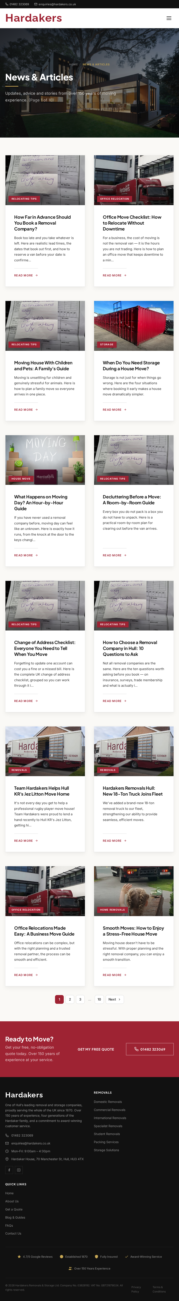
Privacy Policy (136, 1289)
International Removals (110, 1118)
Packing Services (106, 1142)
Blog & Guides (15, 1217)
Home (73, 64)
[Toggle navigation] (169, 18)
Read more (23, 275)
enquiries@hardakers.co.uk (57, 4)
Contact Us (13, 1233)
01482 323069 (19, 4)
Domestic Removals (108, 1102)
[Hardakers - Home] (40, 18)
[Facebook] (9, 1170)
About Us (12, 1201)
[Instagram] (19, 1170)
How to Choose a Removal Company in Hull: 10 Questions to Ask (130, 648)
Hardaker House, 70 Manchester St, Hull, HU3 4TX (47, 1159)
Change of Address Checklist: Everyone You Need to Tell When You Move (45, 648)
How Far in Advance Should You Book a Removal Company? (42, 222)
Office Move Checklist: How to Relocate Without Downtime (132, 222)
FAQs (9, 1225)
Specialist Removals (108, 1126)
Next (112, 999)
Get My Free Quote (96, 1049)
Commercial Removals (109, 1110)
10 (99, 999)
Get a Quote (13, 1209)
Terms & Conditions (159, 1289)
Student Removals (107, 1134)
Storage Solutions (106, 1150)
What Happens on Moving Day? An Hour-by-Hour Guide (40, 502)
